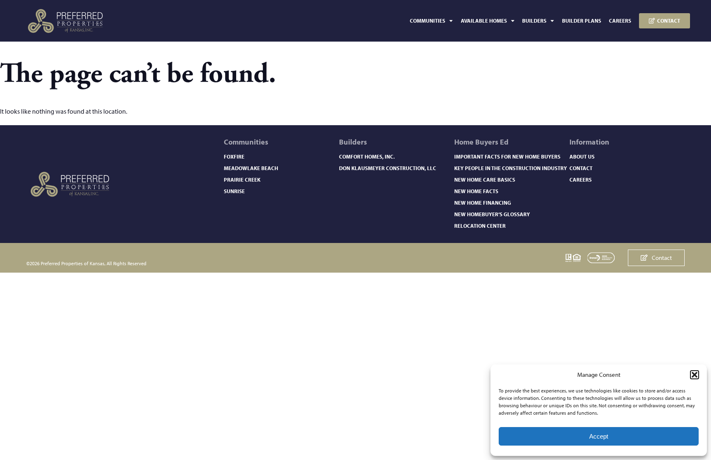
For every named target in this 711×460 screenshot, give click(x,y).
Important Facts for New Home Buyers (507, 156)
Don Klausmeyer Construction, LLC (387, 168)
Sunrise (234, 191)
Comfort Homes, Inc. (367, 156)
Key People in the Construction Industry (510, 168)
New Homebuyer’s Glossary (492, 214)
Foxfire (234, 156)
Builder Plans (581, 20)
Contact (580, 168)
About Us (582, 156)
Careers (620, 20)
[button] (694, 375)
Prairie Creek (242, 179)
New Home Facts (476, 191)
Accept (598, 436)
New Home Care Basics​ (484, 179)
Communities (427, 20)
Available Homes (484, 20)
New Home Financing (482, 202)
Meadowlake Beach (251, 168)
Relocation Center (480, 225)
